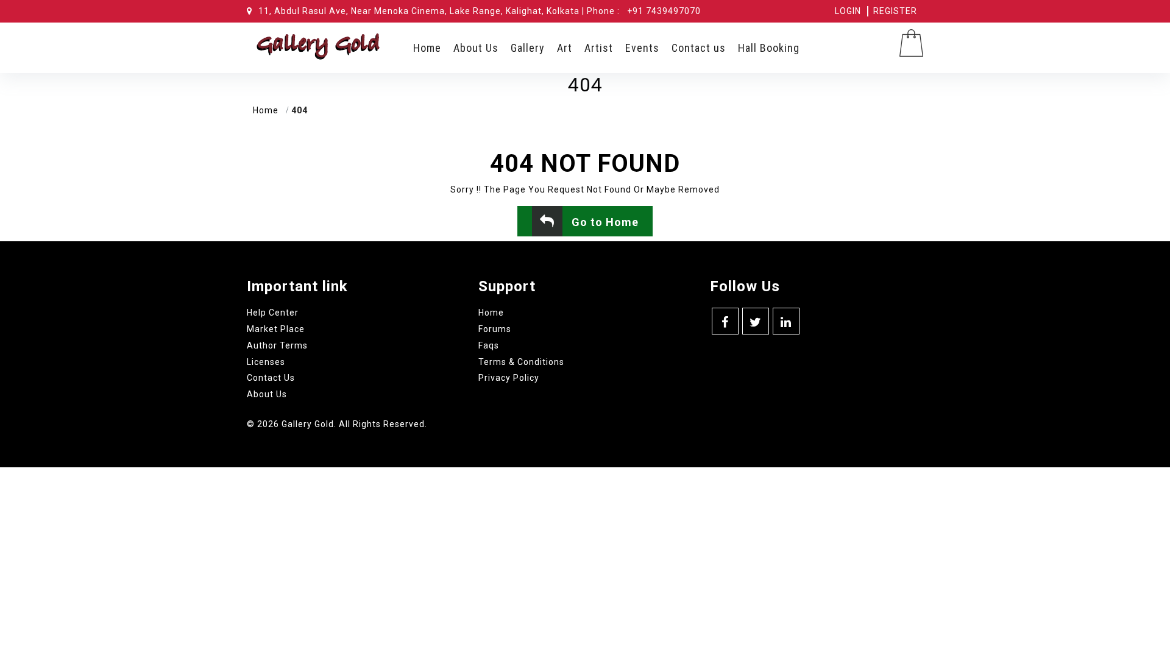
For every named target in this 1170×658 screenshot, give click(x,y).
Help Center (273, 312)
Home (427, 47)
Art (564, 47)
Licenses (266, 362)
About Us (475, 47)
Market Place (276, 329)
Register (895, 11)
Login (848, 11)
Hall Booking (769, 47)
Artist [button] (598, 47)
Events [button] (642, 47)
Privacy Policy (508, 378)
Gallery (528, 47)
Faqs (488, 345)
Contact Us (271, 378)
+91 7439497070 (664, 11)
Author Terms (277, 345)
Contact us (699, 47)
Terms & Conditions (521, 362)
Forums (494, 329)
